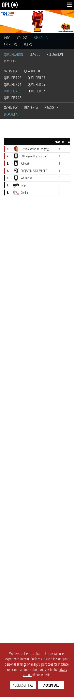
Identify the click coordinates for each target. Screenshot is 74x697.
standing (41, 37)
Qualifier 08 (12, 97)
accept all (51, 685)
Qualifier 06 (12, 91)
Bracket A (31, 107)
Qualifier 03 (36, 77)
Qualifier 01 (32, 71)
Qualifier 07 (36, 91)
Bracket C (11, 114)
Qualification (13, 54)
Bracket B (51, 107)
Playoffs (10, 61)
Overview (11, 71)
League (35, 54)
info (7, 37)
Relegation (55, 54)
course (22, 37)
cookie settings (23, 685)
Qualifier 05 (36, 84)
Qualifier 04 (12, 84)
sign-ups (10, 44)
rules (27, 44)
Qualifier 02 (12, 77)
